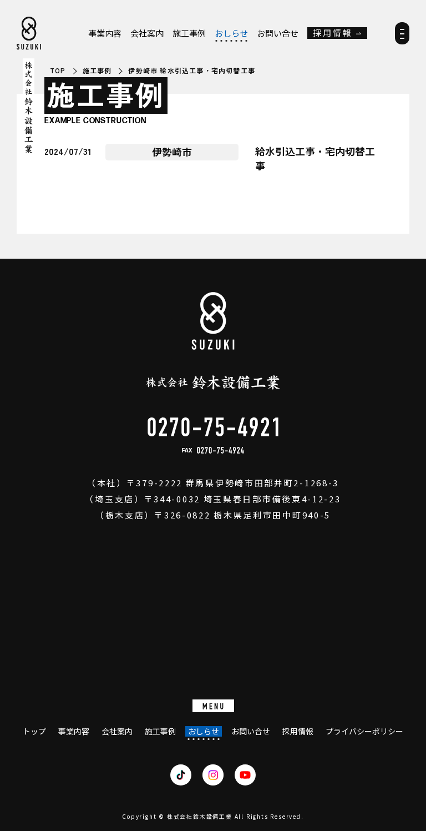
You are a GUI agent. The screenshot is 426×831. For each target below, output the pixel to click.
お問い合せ (277, 33)
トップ (34, 731)
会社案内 (147, 33)
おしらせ (231, 33)
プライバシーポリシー (364, 731)
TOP (58, 70)
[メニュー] (402, 37)
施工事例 (189, 33)
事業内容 (104, 33)
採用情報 (333, 33)
